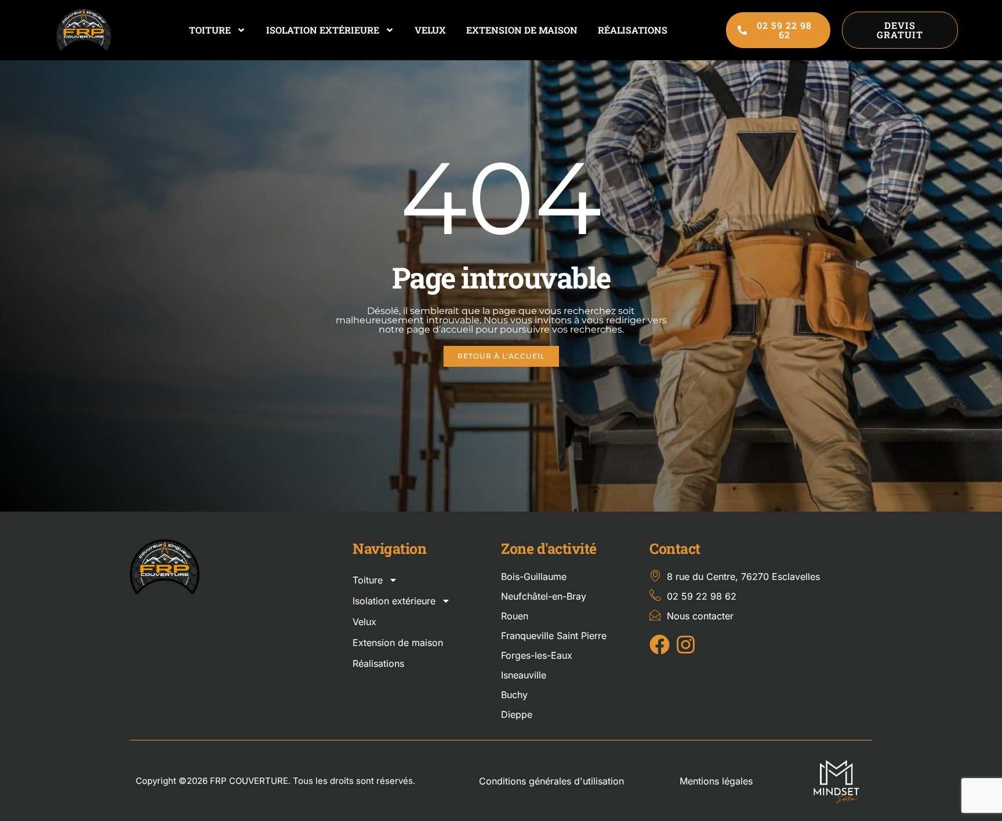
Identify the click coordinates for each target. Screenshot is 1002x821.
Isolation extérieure (322, 30)
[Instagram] (686, 644)
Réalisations (632, 30)
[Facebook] (659, 644)
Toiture (210, 30)
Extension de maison (522, 30)
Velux (430, 30)
